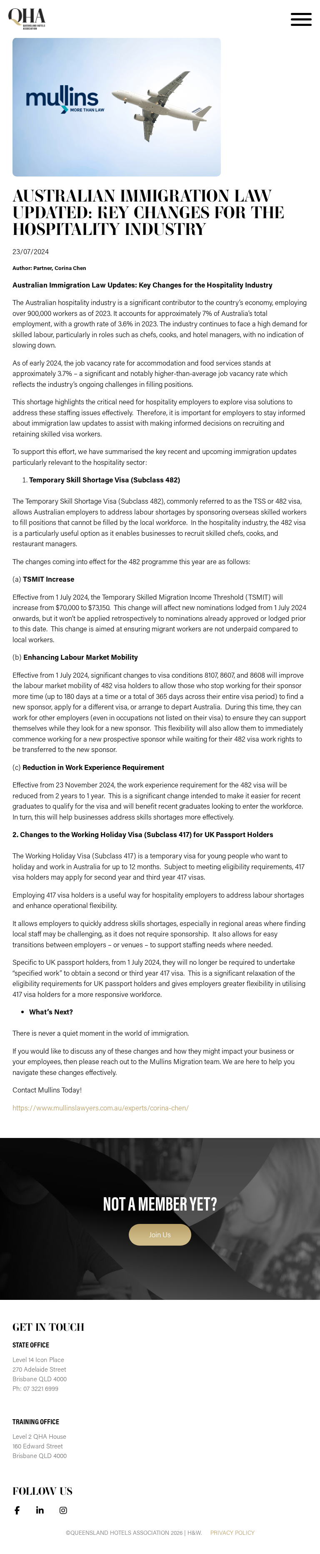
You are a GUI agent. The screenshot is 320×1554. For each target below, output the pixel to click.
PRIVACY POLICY (232, 1532)
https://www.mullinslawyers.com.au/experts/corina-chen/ (100, 1107)
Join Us (160, 1234)
